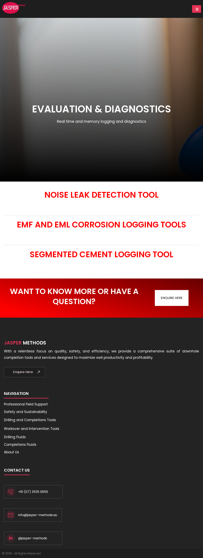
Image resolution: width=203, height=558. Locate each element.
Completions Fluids (20, 444)
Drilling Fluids (15, 437)
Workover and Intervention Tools (31, 428)
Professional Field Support (26, 404)
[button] (172, 298)
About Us (11, 452)
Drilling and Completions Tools (30, 420)
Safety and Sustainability (25, 411)
